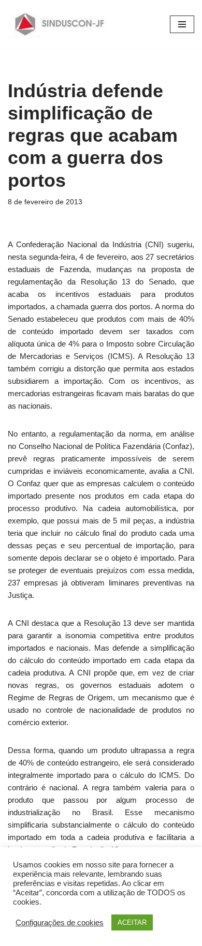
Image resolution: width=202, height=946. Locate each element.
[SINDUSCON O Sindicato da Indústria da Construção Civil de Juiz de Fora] (60, 24)
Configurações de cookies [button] (60, 923)
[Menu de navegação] (182, 24)
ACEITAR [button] (132, 922)
